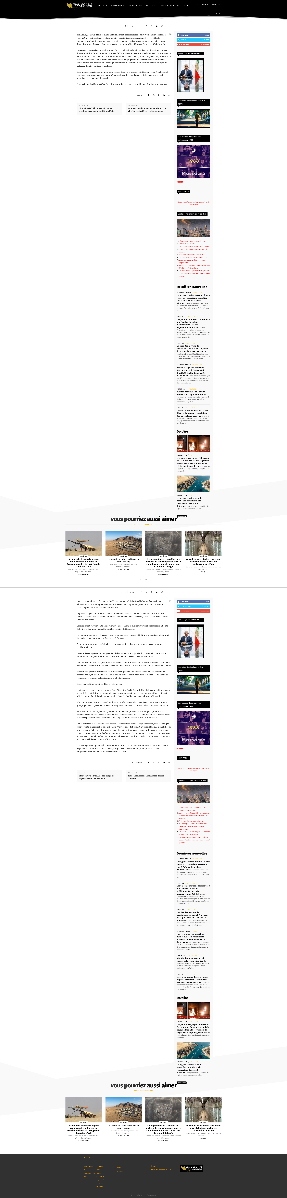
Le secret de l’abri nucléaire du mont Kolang (123, 560)
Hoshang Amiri (83, 574)
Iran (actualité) (183, 455)
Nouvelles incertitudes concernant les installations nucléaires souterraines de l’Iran (203, 561)
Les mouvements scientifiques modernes (194, 246)
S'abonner (205, 44)
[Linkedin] (156, 26)
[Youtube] (95, 1157)
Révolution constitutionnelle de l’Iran (192, 241)
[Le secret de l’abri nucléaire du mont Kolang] (123, 543)
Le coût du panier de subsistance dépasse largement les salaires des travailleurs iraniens (192, 413)
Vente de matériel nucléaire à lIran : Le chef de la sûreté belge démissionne (147, 109)
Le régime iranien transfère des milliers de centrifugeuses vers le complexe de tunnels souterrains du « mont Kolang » (163, 563)
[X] (220, 14)
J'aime (207, 35)
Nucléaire (83, 556)
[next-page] (146, 579)
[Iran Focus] (79, 5)
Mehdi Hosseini (123, 569)
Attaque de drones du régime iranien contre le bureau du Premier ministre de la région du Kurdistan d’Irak (83, 563)
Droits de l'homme (184, 292)
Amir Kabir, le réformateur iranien (191, 254)
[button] (198, 5)
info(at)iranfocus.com (161, 1169)
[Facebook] (216, 14)
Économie (180, 316)
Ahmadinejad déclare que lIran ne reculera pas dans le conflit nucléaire (97, 109)
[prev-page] (140, 579)
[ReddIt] (162, 26)
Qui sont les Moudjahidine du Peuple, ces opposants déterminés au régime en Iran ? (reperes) (194, 273)
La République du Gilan (187, 244)
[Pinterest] (151, 26)
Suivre (206, 40)
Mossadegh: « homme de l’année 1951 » (193, 257)
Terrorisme (181, 389)
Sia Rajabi (203, 572)
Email (153, 1166)
